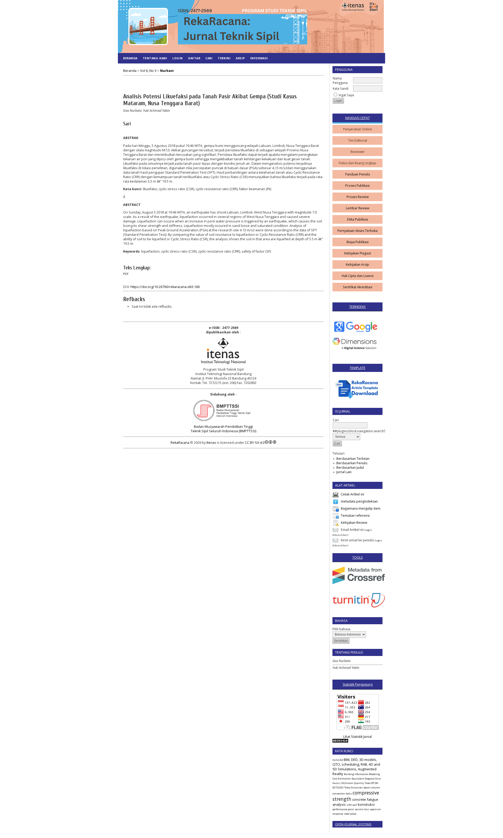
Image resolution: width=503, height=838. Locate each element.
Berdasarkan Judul (350, 467)
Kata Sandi (340, 88)
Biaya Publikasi (358, 242)
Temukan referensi (355, 515)
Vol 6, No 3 (148, 70)
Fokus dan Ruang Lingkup (357, 163)
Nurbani (167, 70)
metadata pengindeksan (359, 501)
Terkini (224, 58)
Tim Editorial (357, 140)
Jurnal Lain (344, 472)
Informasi (259, 58)
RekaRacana (180, 442)
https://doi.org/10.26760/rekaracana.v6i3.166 (165, 287)
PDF (126, 274)
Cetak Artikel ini (352, 494)
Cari (208, 58)
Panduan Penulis (357, 174)
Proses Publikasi (357, 185)
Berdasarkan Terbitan (352, 458)
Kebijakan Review (354, 522)
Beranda (130, 58)
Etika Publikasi (357, 219)
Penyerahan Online (357, 129)
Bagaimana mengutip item (360, 508)
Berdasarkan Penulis (351, 463)
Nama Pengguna (340, 80)
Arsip (240, 58)
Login (177, 58)
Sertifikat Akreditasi (357, 287)
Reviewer (358, 152)
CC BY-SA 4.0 (254, 442)
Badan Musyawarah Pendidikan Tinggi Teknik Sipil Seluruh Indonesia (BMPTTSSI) (223, 428)
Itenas (211, 442)
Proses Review (358, 197)
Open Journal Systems (353, 824)
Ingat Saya (346, 95)
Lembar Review (357, 208)
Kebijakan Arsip (357, 264)
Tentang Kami (155, 58)
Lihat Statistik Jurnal (357, 736)
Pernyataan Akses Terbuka (357, 230)
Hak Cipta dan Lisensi (358, 276)
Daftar (194, 58)
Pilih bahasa (341, 629)
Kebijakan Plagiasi (357, 253)
